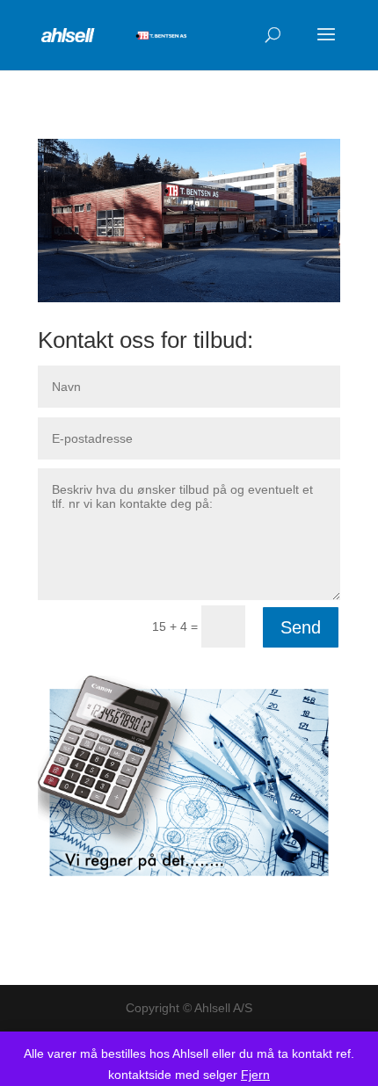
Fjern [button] (255, 1075)
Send (300, 627)
